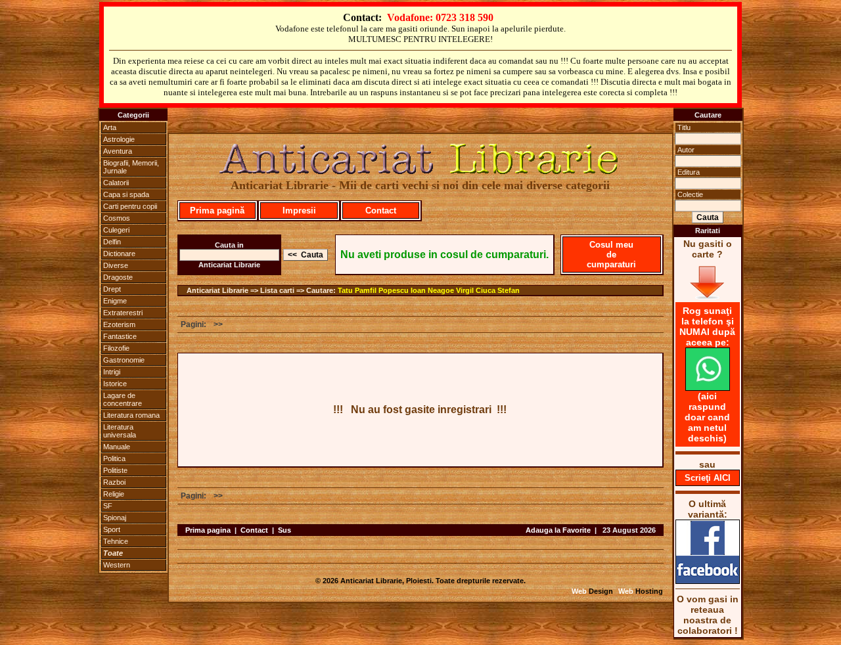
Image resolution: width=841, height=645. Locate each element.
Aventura (117, 151)
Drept (112, 289)
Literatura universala (119, 431)
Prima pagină (217, 210)
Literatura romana (131, 415)
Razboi (114, 482)
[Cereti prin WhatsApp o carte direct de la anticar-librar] (707, 387)
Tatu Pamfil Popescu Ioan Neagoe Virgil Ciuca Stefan (429, 290)
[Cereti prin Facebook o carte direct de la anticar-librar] (707, 580)
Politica (114, 458)
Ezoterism (119, 324)
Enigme (115, 301)
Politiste (115, 470)
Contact (380, 210)
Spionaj (114, 518)
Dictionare (119, 253)
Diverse (115, 265)
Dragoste (118, 277)
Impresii (299, 210)
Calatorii (116, 183)
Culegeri (116, 230)
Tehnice (115, 541)
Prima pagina (208, 530)
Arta (109, 127)
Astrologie (119, 139)
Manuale (116, 447)
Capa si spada (126, 194)
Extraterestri (123, 313)
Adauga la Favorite (558, 530)
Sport (111, 529)
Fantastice (120, 336)
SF (107, 506)
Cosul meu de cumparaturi (611, 254)
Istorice (115, 384)
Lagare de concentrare (122, 399)
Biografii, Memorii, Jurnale (131, 167)
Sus (284, 530)
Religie (113, 494)
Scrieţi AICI (708, 478)
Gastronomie (124, 360)
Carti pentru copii (130, 206)
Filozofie (116, 348)
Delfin (112, 242)
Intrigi (111, 372)
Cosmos (116, 218)
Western (116, 565)
